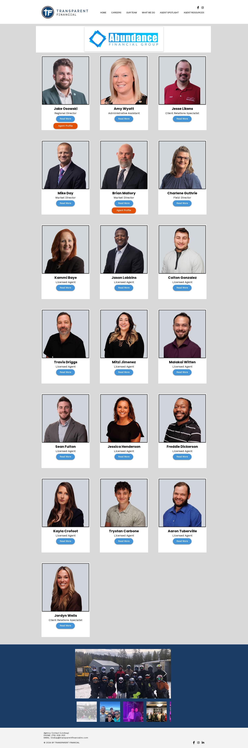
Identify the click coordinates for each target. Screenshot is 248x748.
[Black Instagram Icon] (202, 7)
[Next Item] (165, 673)
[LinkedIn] (202, 742)
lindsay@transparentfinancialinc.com (69, 738)
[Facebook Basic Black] (198, 7)
